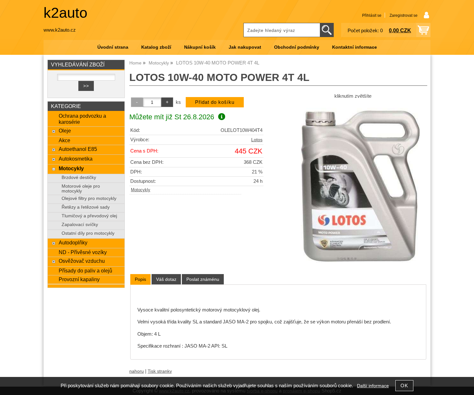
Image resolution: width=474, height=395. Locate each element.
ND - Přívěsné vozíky (83, 252)
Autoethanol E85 (78, 149)
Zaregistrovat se (404, 15)
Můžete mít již (171, 117)
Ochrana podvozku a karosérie (82, 119)
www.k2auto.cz (60, 30)
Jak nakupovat (245, 47)
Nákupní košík (200, 47)
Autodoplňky (73, 242)
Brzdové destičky (79, 177)
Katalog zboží (156, 47)
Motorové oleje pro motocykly (81, 188)
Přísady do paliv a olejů (85, 270)
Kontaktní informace (354, 47)
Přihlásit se (371, 15)
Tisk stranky (160, 371)
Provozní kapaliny (79, 279)
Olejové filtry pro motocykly (89, 198)
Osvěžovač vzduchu (82, 261)
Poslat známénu (202, 279)
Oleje (65, 130)
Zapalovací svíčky (80, 224)
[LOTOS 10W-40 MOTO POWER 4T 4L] (353, 183)
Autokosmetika (76, 159)
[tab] (140, 279)
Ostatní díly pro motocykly (88, 233)
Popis (140, 279)
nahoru (136, 371)
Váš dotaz (166, 279)
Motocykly (140, 190)
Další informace (373, 385)
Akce (64, 140)
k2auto (65, 13)
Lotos (256, 139)
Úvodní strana (112, 47)
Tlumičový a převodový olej (89, 215)
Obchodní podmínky (296, 47)
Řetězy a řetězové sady (86, 207)
